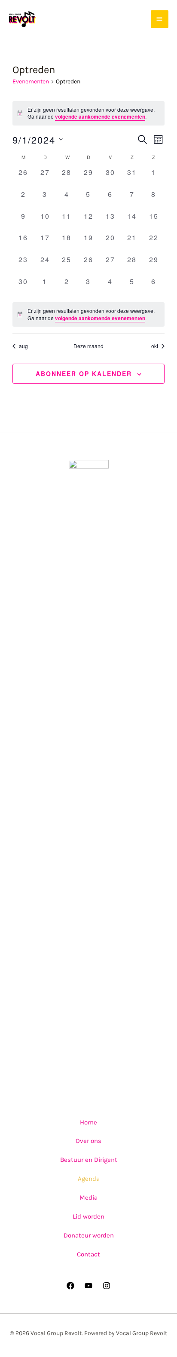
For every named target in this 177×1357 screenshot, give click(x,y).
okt (154, 346)
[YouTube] (88, 1286)
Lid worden (88, 1216)
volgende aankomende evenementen (100, 116)
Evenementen (30, 81)
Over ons (88, 1141)
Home (88, 1122)
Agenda (89, 1178)
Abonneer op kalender (84, 373)
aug (23, 346)
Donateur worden (89, 1235)
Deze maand (88, 346)
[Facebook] (70, 1286)
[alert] (88, 113)
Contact (88, 1254)
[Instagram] (106, 1286)
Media (88, 1197)
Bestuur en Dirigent (88, 1160)
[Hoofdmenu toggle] (160, 19)
